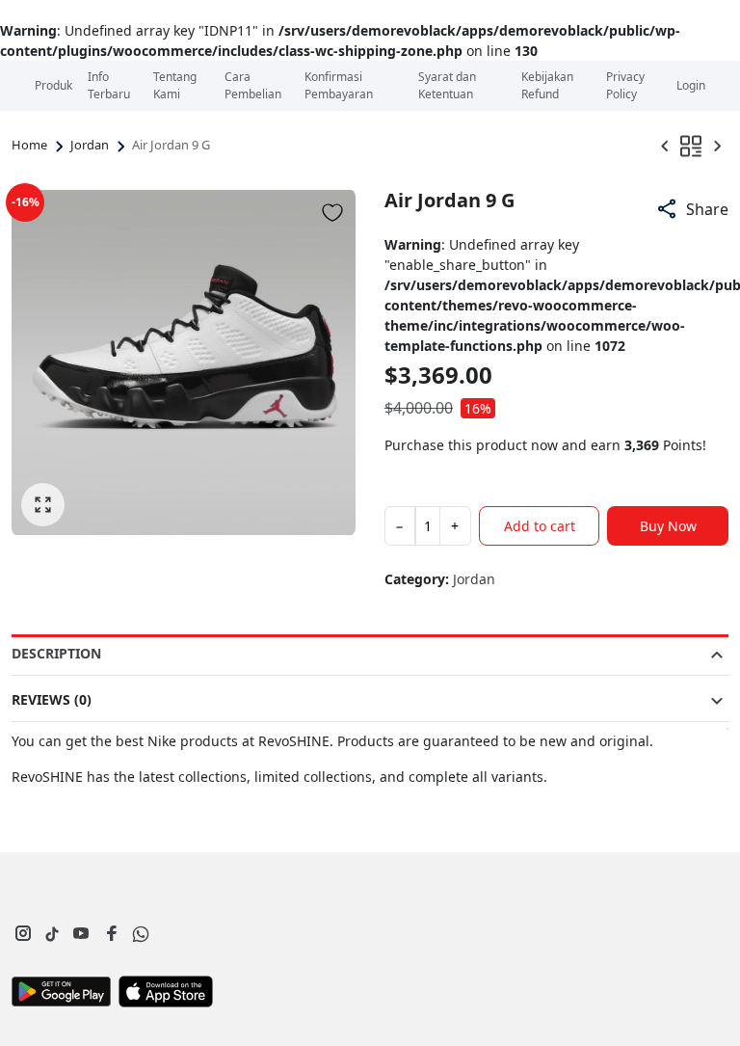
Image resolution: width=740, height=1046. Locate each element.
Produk (53, 85)
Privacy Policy (625, 85)
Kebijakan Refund (547, 85)
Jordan (89, 144)
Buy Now (668, 526)
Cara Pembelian (253, 85)
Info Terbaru (109, 85)
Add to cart (539, 526)
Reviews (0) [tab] (52, 699)
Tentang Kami (175, 85)
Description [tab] (56, 653)
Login (690, 85)
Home (29, 144)
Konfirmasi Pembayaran (338, 85)
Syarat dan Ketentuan (447, 85)
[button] (691, 209)
